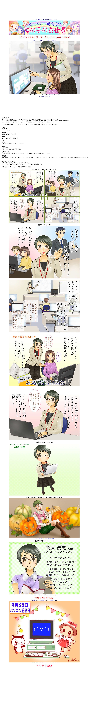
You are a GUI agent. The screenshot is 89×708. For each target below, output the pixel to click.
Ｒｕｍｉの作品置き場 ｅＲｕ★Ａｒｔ (52, 94)
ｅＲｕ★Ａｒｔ (53, 594)
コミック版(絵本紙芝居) (44, 96)
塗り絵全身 (54, 40)
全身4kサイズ (41, 40)
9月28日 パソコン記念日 (38, 600)
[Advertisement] (44, 10)
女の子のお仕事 (45, 19)
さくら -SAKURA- (36, 19)
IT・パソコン (53, 19)
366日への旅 (53, 600)
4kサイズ (34, 40)
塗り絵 (48, 40)
